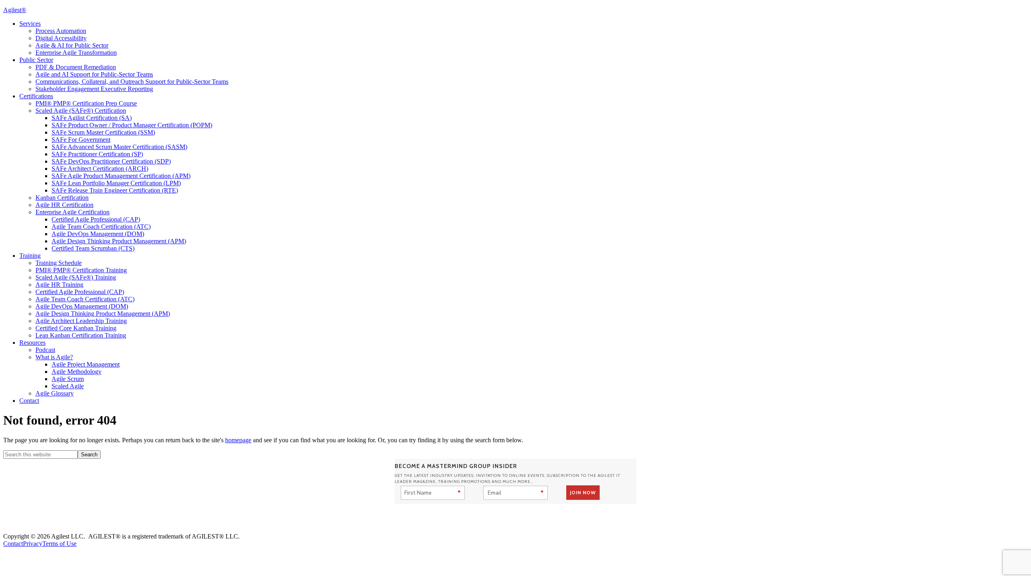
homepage (238, 440)
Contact (13, 543)
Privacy (32, 543)
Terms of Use (59, 543)
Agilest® (14, 9)
